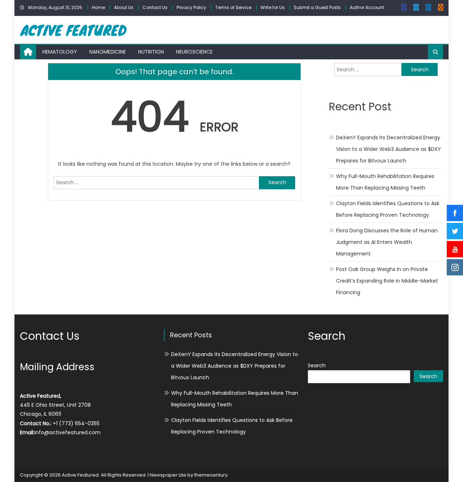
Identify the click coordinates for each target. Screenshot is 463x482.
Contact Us (155, 7)
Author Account (367, 7)
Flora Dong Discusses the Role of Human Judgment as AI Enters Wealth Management (387, 242)
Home (98, 7)
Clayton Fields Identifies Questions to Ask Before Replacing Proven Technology (387, 209)
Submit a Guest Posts (317, 7)
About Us (123, 7)
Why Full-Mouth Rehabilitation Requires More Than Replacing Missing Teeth (385, 182)
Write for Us (272, 7)
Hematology (59, 51)
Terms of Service (233, 7)
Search (317, 365)
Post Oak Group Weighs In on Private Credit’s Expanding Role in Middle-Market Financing (387, 281)
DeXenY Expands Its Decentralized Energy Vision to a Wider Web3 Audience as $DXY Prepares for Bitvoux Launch (388, 149)
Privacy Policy (191, 7)
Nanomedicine (107, 51)
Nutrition (151, 51)
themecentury (211, 475)
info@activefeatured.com (67, 432)
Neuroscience (194, 51)
